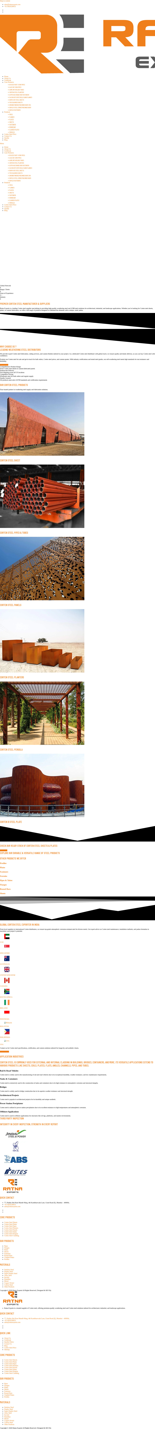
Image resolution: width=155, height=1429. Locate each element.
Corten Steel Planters (16, 92)
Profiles (12, 132)
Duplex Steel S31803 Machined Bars (20, 107)
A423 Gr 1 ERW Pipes (15, 87)
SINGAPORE (5, 953)
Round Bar (12, 127)
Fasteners (12, 125)
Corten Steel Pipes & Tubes (14, 532)
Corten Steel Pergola (11, 749)
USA (1, 1044)
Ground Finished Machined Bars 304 (20, 105)
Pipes (11, 114)
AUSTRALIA (5, 964)
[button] (77, 143)
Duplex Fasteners (15, 110)
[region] (77, 249)
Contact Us (8, 136)
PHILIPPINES (5, 1037)
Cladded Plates (14, 130)
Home (6, 76)
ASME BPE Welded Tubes (16, 90)
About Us (7, 78)
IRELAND (4, 1008)
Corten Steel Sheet (10, 460)
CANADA (3, 986)
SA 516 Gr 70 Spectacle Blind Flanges (20, 97)
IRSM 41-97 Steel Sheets (16, 100)
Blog (5, 140)
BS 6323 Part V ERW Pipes (17, 85)
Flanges (11, 117)
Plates (11, 119)
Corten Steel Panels (10, 604)
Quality (6, 138)
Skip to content (5, 1)
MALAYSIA (4, 1026)
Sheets (11, 122)
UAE (2, 942)
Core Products (9, 82)
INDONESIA (4, 1019)
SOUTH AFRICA (6, 997)
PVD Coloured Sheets (15, 102)
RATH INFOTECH (58, 1290)
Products (7, 112)
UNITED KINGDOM (7, 975)
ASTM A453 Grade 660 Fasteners (19, 95)
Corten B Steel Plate (11, 821)
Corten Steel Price (10, 134)
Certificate (7, 80)
